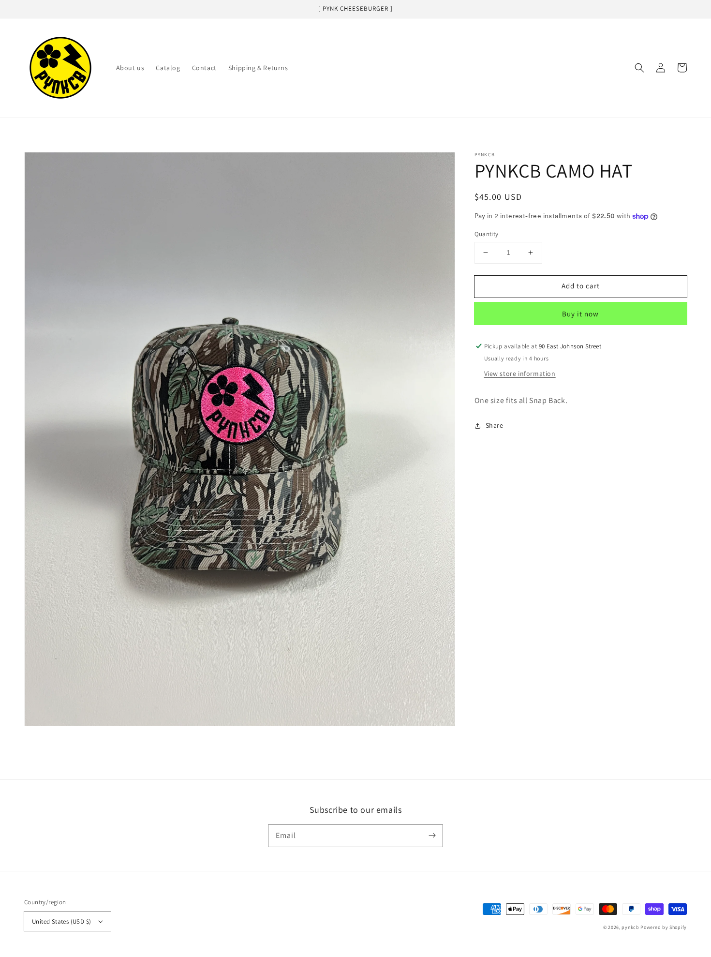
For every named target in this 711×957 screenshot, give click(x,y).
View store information (520, 373)
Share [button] (495, 425)
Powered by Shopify (663, 927)
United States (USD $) (61, 921)
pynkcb (630, 927)
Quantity (486, 234)
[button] (639, 67)
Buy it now (580, 313)
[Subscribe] (432, 835)
